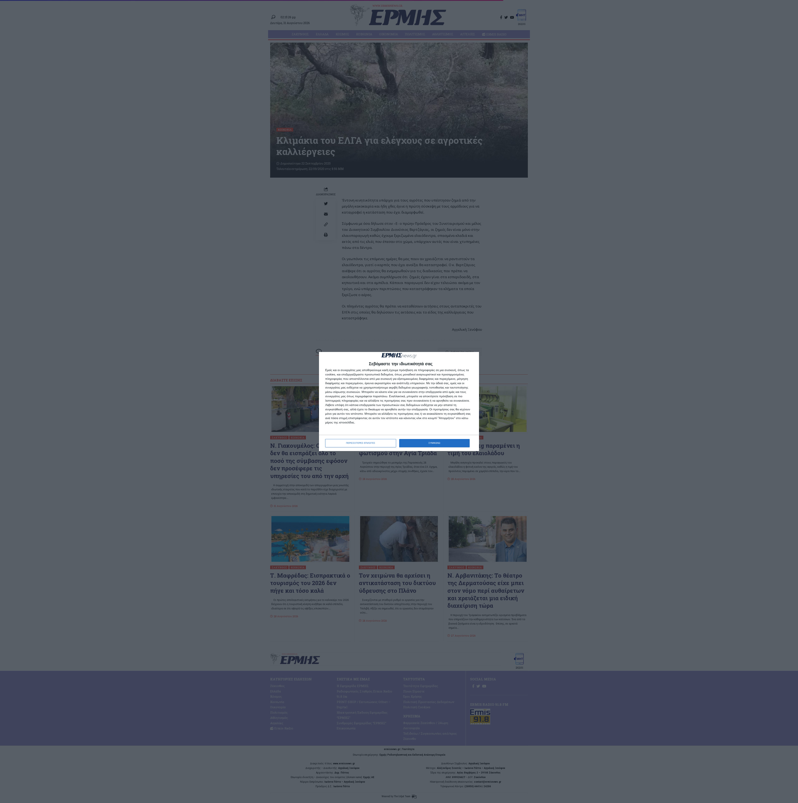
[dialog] (399, 401)
